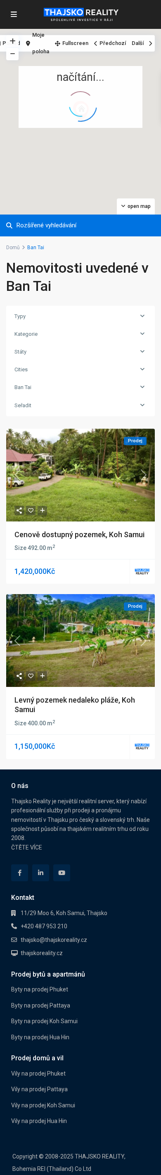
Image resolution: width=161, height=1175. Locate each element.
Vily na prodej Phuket (38, 1073)
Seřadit (22, 405)
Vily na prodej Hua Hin (39, 1121)
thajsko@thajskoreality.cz (54, 940)
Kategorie (26, 334)
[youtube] (61, 872)
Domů (13, 247)
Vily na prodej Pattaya (39, 1089)
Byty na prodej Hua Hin (40, 1037)
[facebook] (19, 872)
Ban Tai (22, 387)
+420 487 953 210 (44, 926)
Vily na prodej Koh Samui (43, 1105)
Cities (21, 369)
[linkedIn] (40, 872)
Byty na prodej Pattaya (40, 1005)
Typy (20, 316)
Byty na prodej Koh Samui (44, 1021)
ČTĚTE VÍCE (26, 847)
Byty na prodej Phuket (39, 989)
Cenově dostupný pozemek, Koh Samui (79, 534)
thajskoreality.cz (42, 953)
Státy (20, 352)
